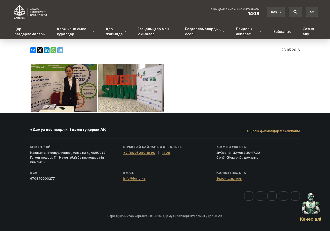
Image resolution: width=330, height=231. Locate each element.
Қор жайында (116, 31)
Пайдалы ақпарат (249, 31)
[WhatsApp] (53, 50)
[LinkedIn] (47, 50)
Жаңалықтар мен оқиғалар (153, 31)
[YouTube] (272, 196)
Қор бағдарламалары (29, 31)
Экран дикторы (229, 178)
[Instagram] (260, 196)
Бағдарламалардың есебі (204, 31)
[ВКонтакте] (33, 50)
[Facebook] (248, 196)
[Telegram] (60, 50)
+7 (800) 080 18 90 (139, 152)
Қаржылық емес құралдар (75, 31)
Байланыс (282, 31)
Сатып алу (308, 31)
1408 (166, 152)
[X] (40, 50)
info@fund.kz (134, 178)
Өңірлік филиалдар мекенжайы (273, 131)
